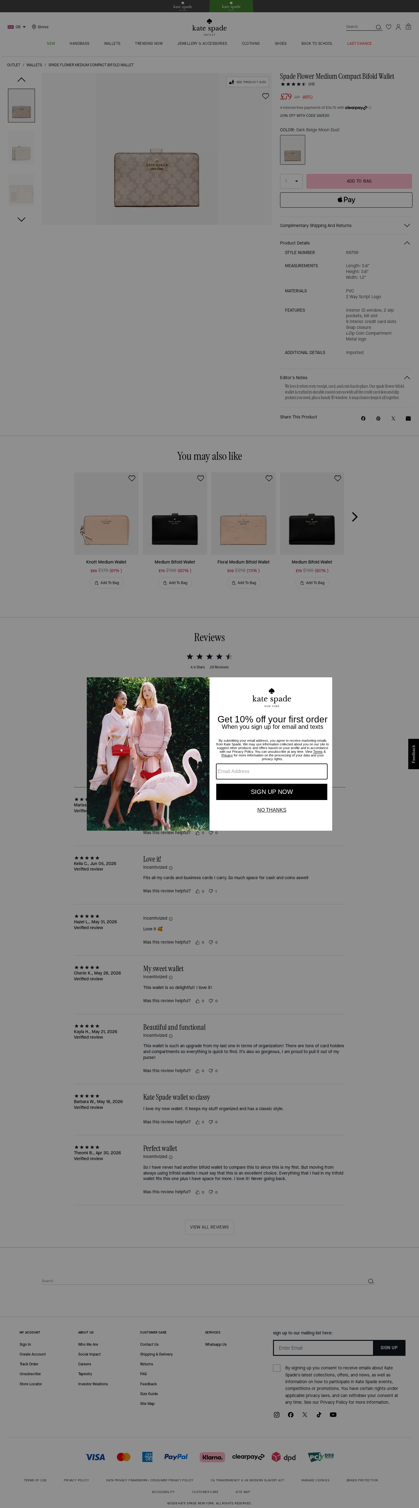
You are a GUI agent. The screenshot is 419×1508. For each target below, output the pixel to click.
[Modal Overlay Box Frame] (209, 754)
